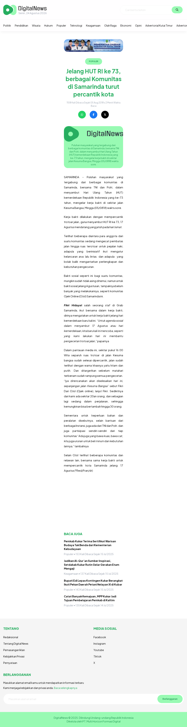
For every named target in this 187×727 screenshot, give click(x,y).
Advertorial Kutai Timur (159, 25)
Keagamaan (93, 25)
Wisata (36, 25)
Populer (61, 25)
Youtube (99, 650)
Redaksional (10, 637)
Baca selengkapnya (65, 687)
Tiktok (98, 656)
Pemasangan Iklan (14, 650)
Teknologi (76, 25)
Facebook (100, 637)
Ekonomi (125, 25)
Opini (138, 25)
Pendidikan (21, 25)
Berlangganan (170, 698)
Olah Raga (110, 25)
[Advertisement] (93, 502)
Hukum (48, 25)
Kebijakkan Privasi (13, 656)
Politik (7, 25)
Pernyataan (10, 662)
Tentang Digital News (15, 643)
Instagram (100, 643)
